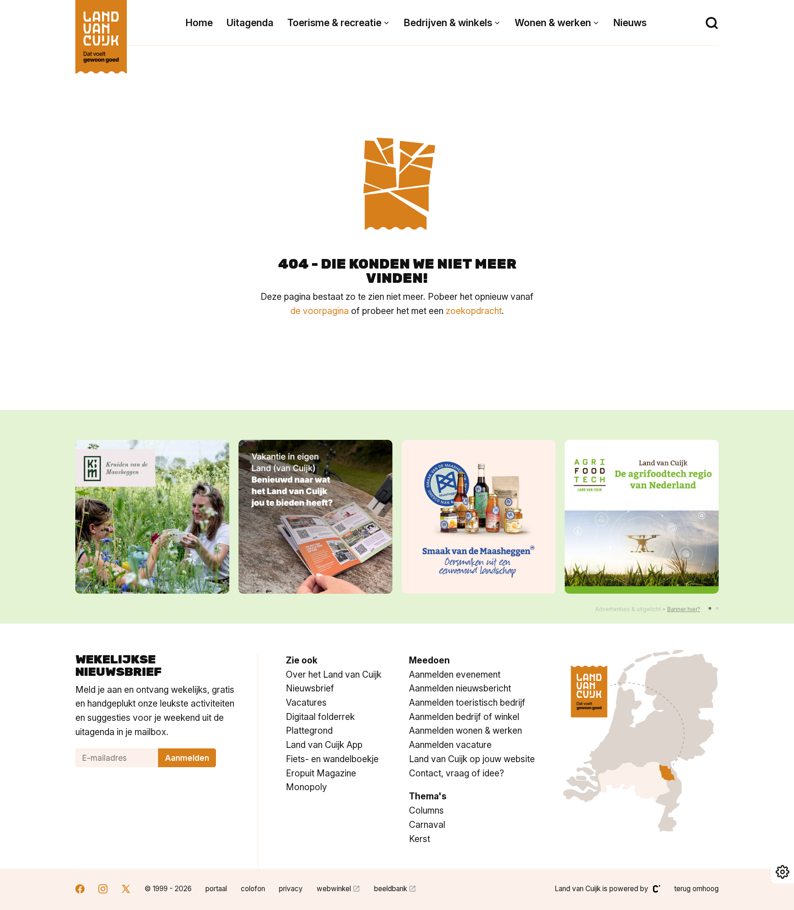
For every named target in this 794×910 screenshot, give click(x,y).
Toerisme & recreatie (334, 23)
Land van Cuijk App (324, 744)
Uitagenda (250, 23)
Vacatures (306, 702)
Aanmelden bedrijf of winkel (464, 716)
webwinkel (334, 888)
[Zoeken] (712, 23)
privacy (291, 888)
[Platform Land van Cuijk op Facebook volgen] (80, 890)
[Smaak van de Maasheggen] (479, 517)
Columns (426, 810)
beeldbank (390, 888)
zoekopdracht (474, 310)
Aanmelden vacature (450, 744)
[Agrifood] (642, 517)
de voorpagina (319, 310)
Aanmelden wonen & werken (465, 730)
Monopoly (306, 786)
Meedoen (429, 660)
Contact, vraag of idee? (456, 773)
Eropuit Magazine (321, 773)
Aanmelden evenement (454, 674)
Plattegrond (309, 730)
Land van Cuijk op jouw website (472, 758)
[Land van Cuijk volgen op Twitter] (125, 890)
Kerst (419, 838)
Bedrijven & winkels (448, 23)
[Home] (101, 32)
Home (199, 23)
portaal (216, 888)
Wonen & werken (553, 23)
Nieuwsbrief (310, 688)
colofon (253, 888)
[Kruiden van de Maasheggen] (152, 517)
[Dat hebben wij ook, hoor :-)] (315, 517)
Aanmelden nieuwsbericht (460, 688)
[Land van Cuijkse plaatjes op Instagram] (103, 890)
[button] (710, 608)
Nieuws (630, 23)
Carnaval (427, 824)
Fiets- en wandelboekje (332, 758)
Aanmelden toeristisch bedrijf (467, 702)
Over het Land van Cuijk (333, 674)
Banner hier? (683, 609)
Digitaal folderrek (320, 716)
